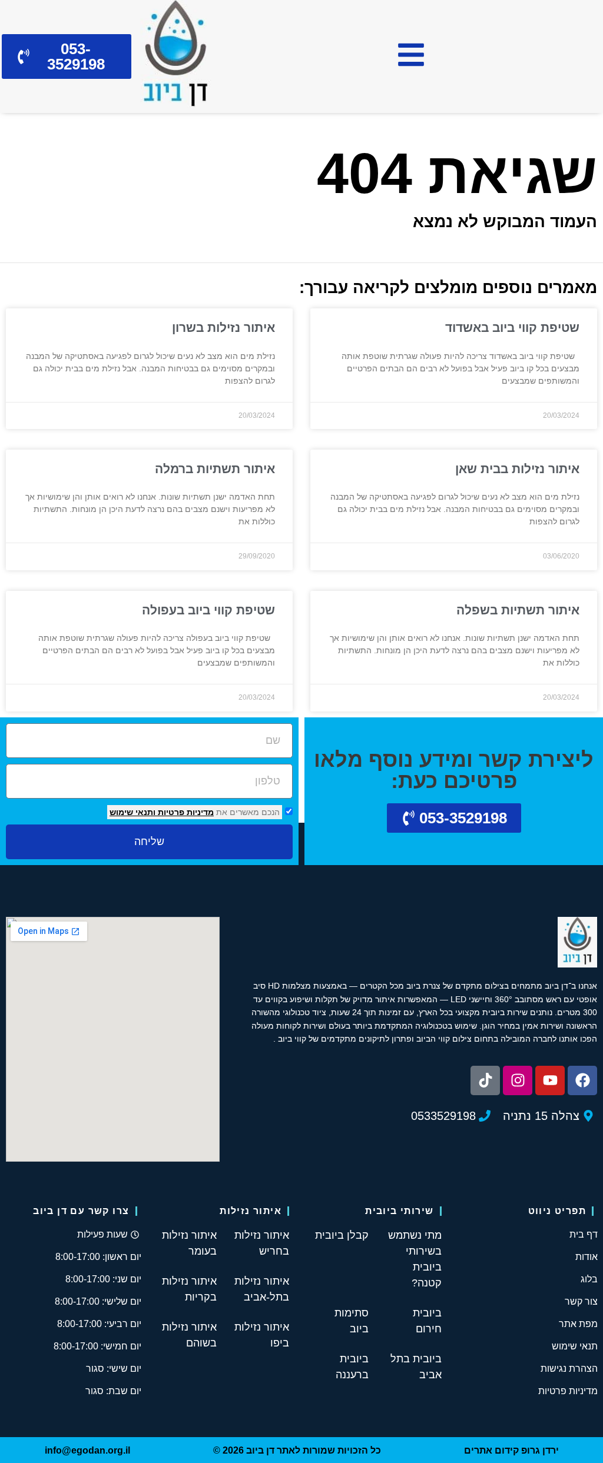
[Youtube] (550, 1080)
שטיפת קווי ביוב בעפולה (208, 610)
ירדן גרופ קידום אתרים (511, 1450)
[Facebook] (582, 1080)
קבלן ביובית (342, 1235)
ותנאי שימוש (132, 812)
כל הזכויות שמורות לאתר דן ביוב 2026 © (297, 1450)
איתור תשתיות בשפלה (517, 610)
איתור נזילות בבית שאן (517, 469)
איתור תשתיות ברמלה (215, 469)
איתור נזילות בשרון (223, 327)
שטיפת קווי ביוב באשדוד (512, 327)
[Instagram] (517, 1080)
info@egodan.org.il (87, 1450)
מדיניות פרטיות (184, 812)
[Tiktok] (485, 1080)
